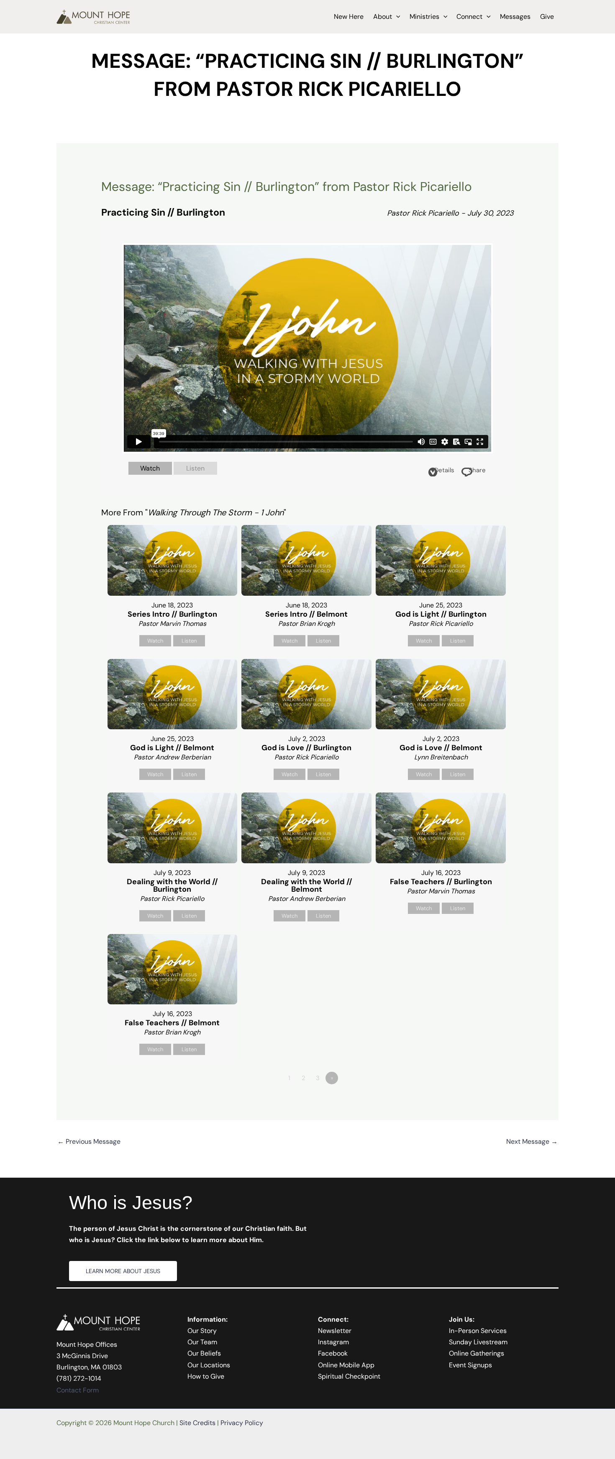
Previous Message (88, 1141)
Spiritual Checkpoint (349, 1376)
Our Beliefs (204, 1353)
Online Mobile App (346, 1365)
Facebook (333, 1353)
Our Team (202, 1342)
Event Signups (470, 1365)
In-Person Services (478, 1330)
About (382, 16)
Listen (195, 468)
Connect (469, 16)
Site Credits (197, 1422)
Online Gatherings (476, 1353)
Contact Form (77, 1390)
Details (444, 470)
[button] (396, 16)
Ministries (424, 16)
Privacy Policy (241, 1422)
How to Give (205, 1376)
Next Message (532, 1141)
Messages (515, 16)
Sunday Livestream (478, 1342)
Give (547, 16)
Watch (150, 468)
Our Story (202, 1330)
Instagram (333, 1342)
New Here (349, 16)
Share (477, 470)
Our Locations (208, 1365)
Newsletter (334, 1330)
